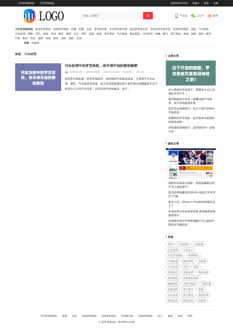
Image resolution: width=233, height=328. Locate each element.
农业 (74, 316)
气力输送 (204, 29)
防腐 (73, 29)
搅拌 (68, 33)
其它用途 (109, 33)
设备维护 (173, 289)
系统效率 (188, 272)
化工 (76, 33)
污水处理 (20, 33)
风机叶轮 (203, 294)
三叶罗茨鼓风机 (26, 3)
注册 (215, 3)
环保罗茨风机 (180, 29)
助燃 (157, 33)
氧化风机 (135, 33)
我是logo (111, 322)
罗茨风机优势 (190, 278)
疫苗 (195, 266)
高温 (89, 29)
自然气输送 (189, 283)
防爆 (81, 29)
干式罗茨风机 (175, 255)
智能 (193, 33)
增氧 (30, 33)
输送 (99, 33)
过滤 (78, 38)
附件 (55, 38)
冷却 (53, 33)
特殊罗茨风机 (61, 29)
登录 (206, 3)
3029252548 (76, 72)
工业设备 (198, 244)
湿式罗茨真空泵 (139, 29)
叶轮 (17, 38)
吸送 (61, 33)
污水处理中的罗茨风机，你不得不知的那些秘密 (101, 65)
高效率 (202, 300)
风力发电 (188, 294)
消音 (63, 38)
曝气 (165, 33)
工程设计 (188, 249)
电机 (71, 38)
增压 (83, 33)
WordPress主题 (126, 322)
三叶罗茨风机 (47, 3)
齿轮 (48, 38)
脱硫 (193, 29)
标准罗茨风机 (43, 29)
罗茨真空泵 (100, 29)
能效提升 (173, 283)
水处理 (202, 261)
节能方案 (206, 283)
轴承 (40, 38)
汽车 (185, 266)
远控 (201, 33)
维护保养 (203, 272)
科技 (180, 316)
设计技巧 (188, 289)
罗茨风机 (173, 278)
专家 (26, 42)
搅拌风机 (193, 255)
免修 (185, 33)
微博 (215, 15)
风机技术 (173, 300)
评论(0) (140, 72)
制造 (45, 33)
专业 (170, 244)
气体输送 (173, 261)
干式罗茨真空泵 (118, 29)
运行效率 (173, 294)
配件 (208, 33)
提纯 (91, 33)
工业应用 (183, 244)
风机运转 (188, 300)
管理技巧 (173, 272)
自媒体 (35, 42)
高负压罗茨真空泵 (160, 29)
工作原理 (173, 249)
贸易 (201, 289)
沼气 (38, 33)
